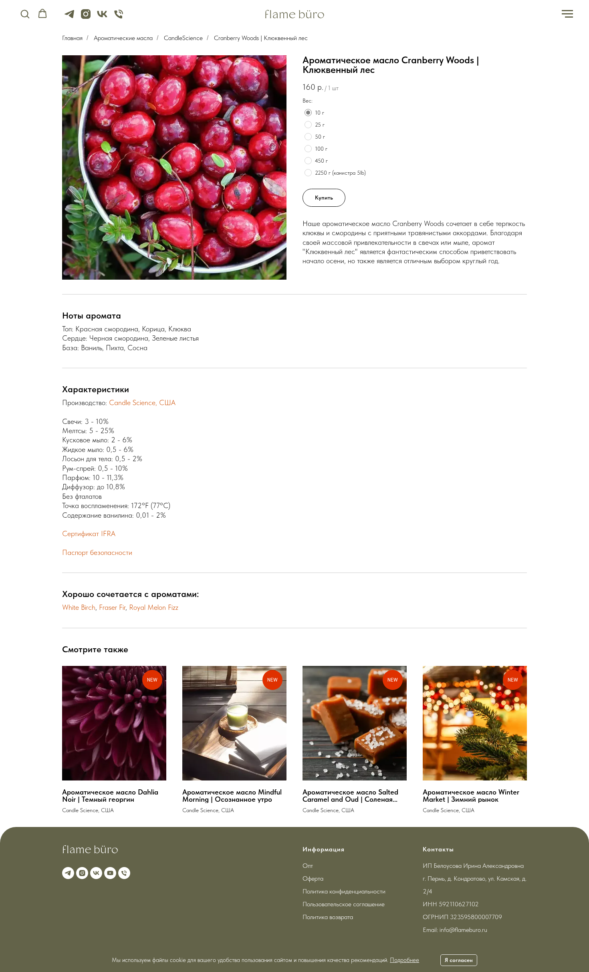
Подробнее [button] (404, 960)
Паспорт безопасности (97, 552)
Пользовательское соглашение (344, 904)
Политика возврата (328, 917)
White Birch (78, 607)
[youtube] (109, 872)
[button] (25, 13)
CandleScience (183, 38)
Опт (308, 865)
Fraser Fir (112, 607)
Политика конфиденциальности (344, 891)
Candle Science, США (142, 402)
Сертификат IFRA (88, 533)
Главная (72, 38)
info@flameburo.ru (463, 930)
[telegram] (69, 17)
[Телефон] (119, 17)
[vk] (102, 17)
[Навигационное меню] (567, 14)
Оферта (313, 878)
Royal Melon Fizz (153, 607)
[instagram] (86, 17)
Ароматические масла (123, 38)
